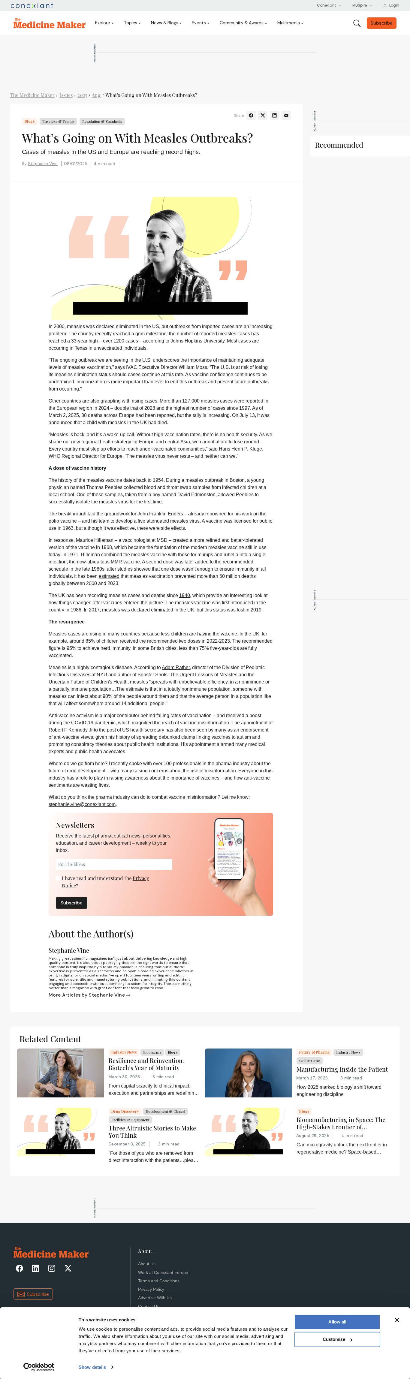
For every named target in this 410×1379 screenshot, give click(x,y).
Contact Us (148, 1306)
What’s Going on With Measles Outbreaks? (151, 95)
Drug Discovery (125, 1111)
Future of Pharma (314, 1052)
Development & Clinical (165, 1111)
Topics (130, 23)
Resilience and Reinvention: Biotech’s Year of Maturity (146, 1064)
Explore (102, 23)
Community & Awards (242, 23)
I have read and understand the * (105, 882)
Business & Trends (58, 121)
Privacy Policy (151, 1289)
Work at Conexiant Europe (163, 1272)
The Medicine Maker (32, 95)
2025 (82, 95)
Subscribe (72, 903)
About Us (146, 1264)
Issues (66, 95)
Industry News (124, 1052)
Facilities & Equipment (130, 1119)
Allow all (337, 1321)
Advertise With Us (155, 1298)
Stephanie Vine (43, 163)
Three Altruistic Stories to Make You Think (152, 1131)
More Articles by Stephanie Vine (87, 995)
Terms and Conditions (158, 1281)
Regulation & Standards (102, 121)
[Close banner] (397, 1320)
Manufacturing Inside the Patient (342, 1069)
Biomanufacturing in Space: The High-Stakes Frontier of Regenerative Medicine (341, 1123)
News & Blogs (164, 23)
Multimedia (288, 23)
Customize (334, 1339)
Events (199, 23)
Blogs (30, 121)
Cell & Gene (309, 1060)
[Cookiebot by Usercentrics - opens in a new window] (39, 1367)
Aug (96, 95)
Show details (92, 1367)
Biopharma (152, 1052)
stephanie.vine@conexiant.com (82, 804)
